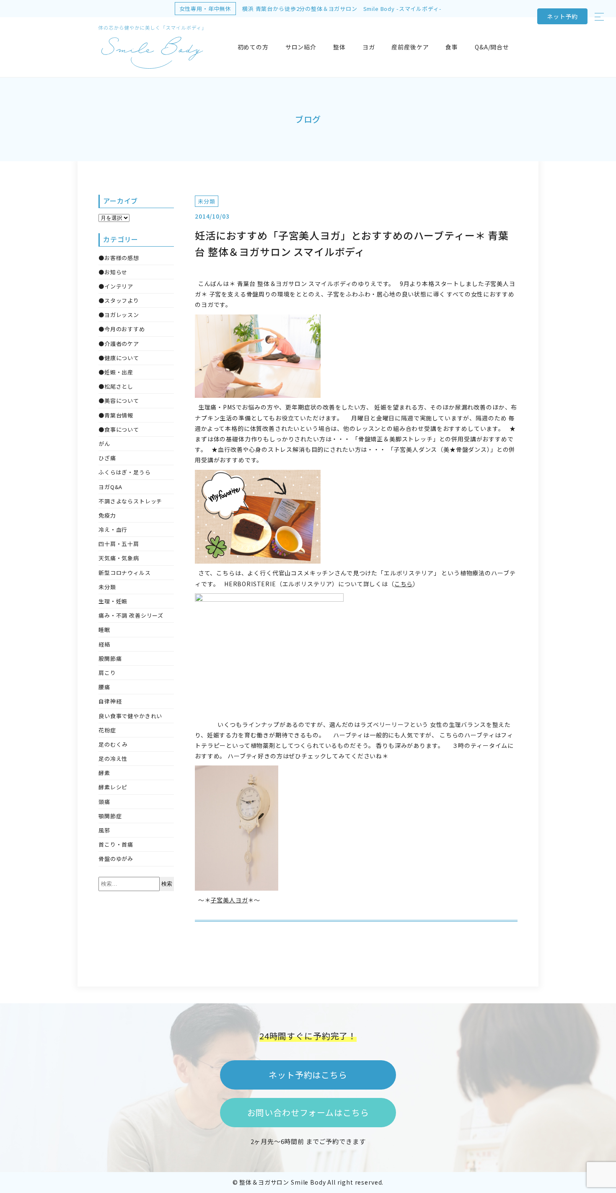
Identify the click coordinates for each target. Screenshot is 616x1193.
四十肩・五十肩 (118, 544)
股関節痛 (110, 658)
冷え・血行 (112, 529)
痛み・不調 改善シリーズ (130, 615)
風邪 (104, 830)
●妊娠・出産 (115, 372)
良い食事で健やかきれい (130, 716)
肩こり (107, 673)
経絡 (104, 644)
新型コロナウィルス (124, 573)
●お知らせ (112, 272)
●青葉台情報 (115, 415)
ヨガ (368, 47)
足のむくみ (113, 744)
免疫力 (107, 515)
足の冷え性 (112, 759)
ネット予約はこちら (308, 1075)
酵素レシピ (112, 787)
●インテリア (115, 286)
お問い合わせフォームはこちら (308, 1112)
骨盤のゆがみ (115, 859)
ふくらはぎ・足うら (124, 472)
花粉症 (107, 730)
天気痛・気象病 (118, 558)
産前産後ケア (410, 47)
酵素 (104, 773)
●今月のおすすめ (121, 329)
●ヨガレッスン (118, 315)
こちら (403, 584)
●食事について (118, 429)
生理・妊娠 (112, 601)
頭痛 (104, 802)
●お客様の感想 (118, 258)
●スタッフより (118, 300)
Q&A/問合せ (492, 47)
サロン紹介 (300, 47)
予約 (562, 16)
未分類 (206, 201)
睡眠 (104, 630)
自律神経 (110, 701)
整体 (339, 47)
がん (104, 444)
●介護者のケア (118, 344)
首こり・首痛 (115, 844)
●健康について (118, 358)
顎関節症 (110, 816)
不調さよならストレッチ (130, 501)
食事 (451, 47)
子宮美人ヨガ (229, 900)
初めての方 (253, 47)
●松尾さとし (115, 386)
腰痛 (104, 687)
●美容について (118, 401)
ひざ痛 (107, 458)
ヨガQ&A (110, 487)
